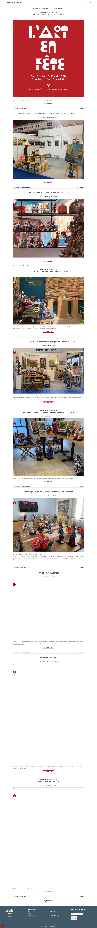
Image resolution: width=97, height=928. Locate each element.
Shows (43, 2)
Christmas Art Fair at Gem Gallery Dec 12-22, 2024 (48, 193)
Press (51, 913)
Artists (37, 2)
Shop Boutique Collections (56, 916)
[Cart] (87, 3)
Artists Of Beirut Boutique (46, 12)
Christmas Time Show (48, 658)
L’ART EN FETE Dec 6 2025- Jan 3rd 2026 (48, 14)
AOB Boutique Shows (33, 916)
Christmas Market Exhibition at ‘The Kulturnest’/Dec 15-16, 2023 (48, 412)
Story (32, 2)
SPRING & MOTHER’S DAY (48, 781)
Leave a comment (80, 108)
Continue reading (48, 103)
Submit (74, 918)
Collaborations (53, 911)
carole (54, 117)
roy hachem (55, 661)
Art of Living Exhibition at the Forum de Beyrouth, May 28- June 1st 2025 (48, 114)
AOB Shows (31, 915)
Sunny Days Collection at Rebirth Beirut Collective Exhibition (48, 492)
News (49, 2)
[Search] (90, 3)
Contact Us (62, 2)
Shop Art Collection (54, 915)
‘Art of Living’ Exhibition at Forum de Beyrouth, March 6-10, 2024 (48, 342)
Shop (55, 2)
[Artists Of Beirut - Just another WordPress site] (14, 3)
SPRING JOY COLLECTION (48, 573)
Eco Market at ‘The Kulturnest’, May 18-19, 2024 (48, 271)
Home (26, 2)
